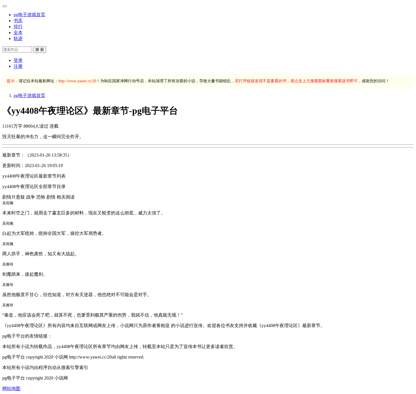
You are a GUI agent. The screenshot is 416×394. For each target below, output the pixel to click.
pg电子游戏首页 (29, 14)
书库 (18, 20)
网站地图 (11, 388)
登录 (18, 60)
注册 (18, 66)
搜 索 (39, 49)
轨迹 (18, 38)
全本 (18, 32)
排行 (18, 26)
